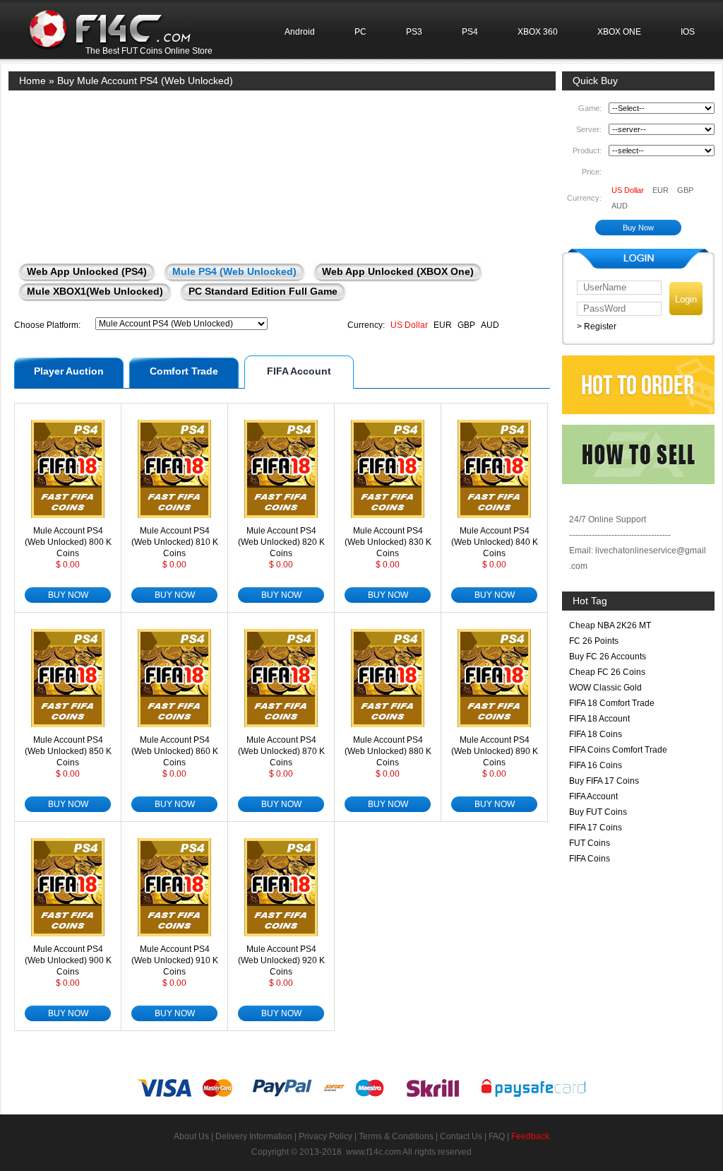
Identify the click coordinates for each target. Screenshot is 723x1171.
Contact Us (461, 1136)
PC (360, 32)
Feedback (530, 1136)
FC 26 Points (594, 641)
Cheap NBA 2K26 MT (610, 625)
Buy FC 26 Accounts (607, 656)
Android (300, 32)
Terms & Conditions (396, 1136)
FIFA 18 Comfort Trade (612, 703)
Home (32, 80)
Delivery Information (253, 1136)
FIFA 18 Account (599, 719)
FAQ (497, 1136)
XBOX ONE (619, 32)
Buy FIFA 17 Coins (604, 781)
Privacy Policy (325, 1136)
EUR (443, 325)
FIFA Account (299, 371)
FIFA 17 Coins (595, 827)
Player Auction (69, 371)
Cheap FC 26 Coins (607, 672)
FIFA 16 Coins (595, 765)
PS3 (414, 32)
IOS (688, 32)
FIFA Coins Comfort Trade (618, 750)
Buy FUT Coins (598, 812)
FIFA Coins (589, 859)
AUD (490, 325)
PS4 (470, 32)
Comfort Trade (184, 371)
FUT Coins (589, 843)
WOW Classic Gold (605, 688)
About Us (191, 1136)
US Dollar (409, 325)
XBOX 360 (538, 32)
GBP (466, 325)
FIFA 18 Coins (595, 734)
